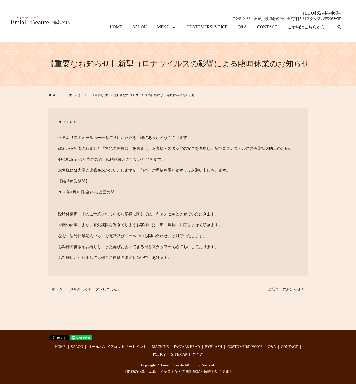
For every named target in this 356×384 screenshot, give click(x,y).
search (339, 27)
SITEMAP (179, 354)
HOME (116, 27)
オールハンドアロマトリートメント (117, 347)
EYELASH (213, 347)
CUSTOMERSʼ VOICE (207, 27)
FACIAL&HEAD (187, 347)
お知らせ (74, 95)
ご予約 (197, 354)
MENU (163, 27)
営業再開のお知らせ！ (286, 289)
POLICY (159, 354)
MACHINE (160, 347)
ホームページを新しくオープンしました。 (86, 289)
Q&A (242, 27)
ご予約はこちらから (306, 27)
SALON (140, 27)
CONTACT (267, 27)
